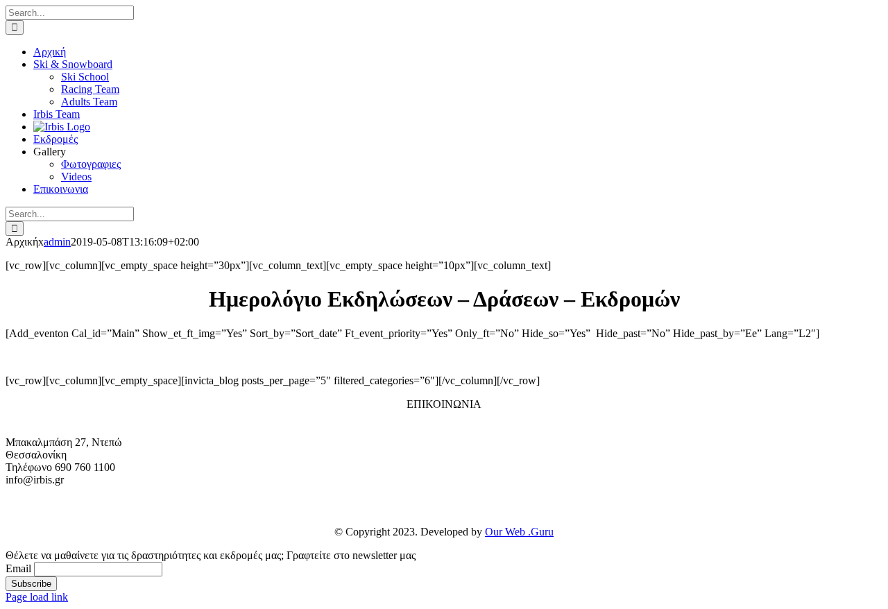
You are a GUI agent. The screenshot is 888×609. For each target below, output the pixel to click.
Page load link (37, 597)
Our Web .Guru (519, 532)
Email (18, 568)
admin (57, 242)
